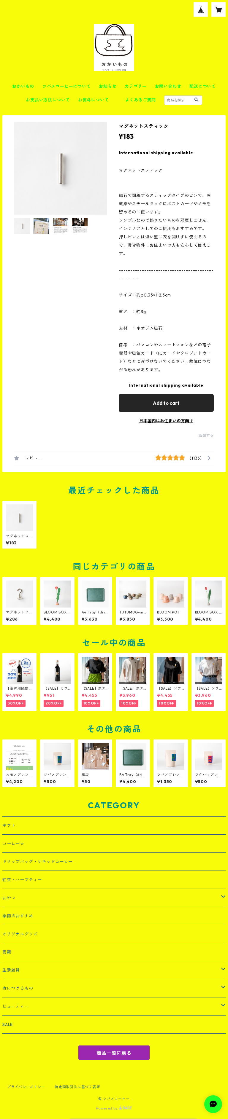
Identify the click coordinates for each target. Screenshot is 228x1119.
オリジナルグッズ (19, 934)
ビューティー (15, 1006)
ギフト (8, 825)
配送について (202, 86)
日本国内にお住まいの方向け (166, 420)
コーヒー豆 (13, 843)
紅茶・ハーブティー (22, 879)
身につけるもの (17, 988)
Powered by (107, 1108)
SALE (7, 1024)
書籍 (6, 952)
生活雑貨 (11, 970)
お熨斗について (93, 100)
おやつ (8, 897)
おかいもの (23, 86)
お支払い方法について (48, 100)
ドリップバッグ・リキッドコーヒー (37, 861)
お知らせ (107, 86)
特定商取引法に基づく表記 (77, 1087)
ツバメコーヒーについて (66, 86)
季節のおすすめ (17, 916)
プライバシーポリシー (26, 1087)
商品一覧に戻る (114, 1053)
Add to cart (166, 403)
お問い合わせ (168, 86)
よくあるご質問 (140, 100)
